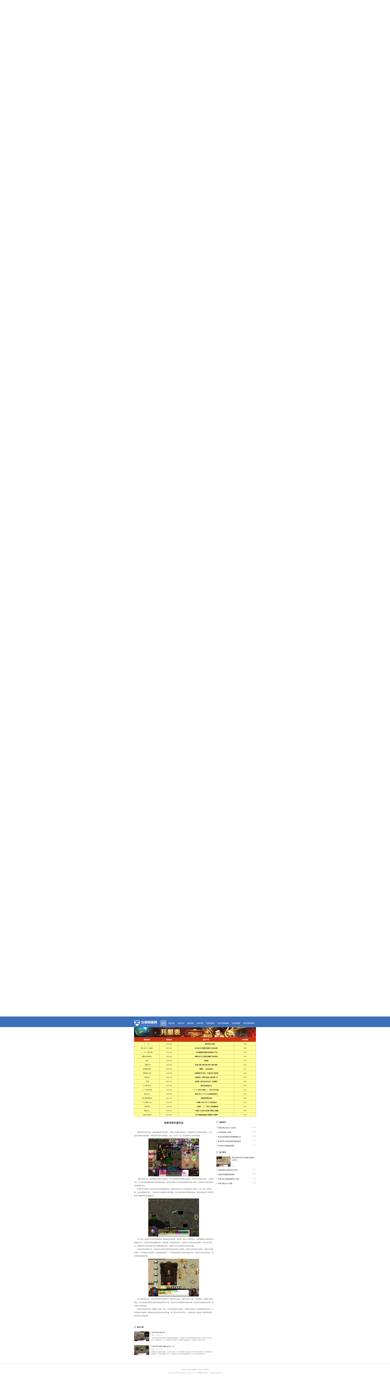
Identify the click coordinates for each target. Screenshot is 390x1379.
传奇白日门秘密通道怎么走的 (228, 1179)
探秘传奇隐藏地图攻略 (226, 1174)
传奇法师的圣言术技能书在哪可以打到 (243, 1159)
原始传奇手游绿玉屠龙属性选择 (229, 1141)
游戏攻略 (190, 1023)
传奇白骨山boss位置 (225, 1183)
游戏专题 (200, 1023)
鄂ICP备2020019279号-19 (215, 1373)
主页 (163, 1023)
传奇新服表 (210, 1023)
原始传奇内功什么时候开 (227, 1128)
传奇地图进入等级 (224, 1132)
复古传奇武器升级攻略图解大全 (229, 1137)
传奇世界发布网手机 (158, 1332)
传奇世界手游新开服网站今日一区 (162, 1346)
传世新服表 (236, 1023)
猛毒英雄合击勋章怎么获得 (228, 1170)
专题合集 (171, 1023)
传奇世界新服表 (248, 1023)
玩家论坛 (181, 1023)
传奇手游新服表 (223, 1023)
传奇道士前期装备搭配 (226, 1146)
